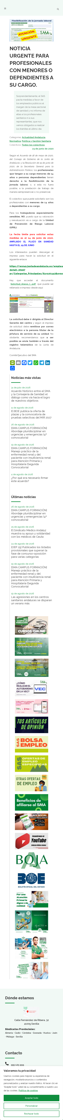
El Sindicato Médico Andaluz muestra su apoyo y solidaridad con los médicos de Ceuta (30, 533)
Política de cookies (28, 1090)
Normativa (15, 141)
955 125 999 (17, 1064)
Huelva (47, 1033)
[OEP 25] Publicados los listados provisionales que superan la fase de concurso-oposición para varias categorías (31, 552)
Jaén (54, 1033)
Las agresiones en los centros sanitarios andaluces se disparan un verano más (31, 600)
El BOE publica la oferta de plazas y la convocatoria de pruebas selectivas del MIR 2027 (31, 414)
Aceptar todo (31, 1098)
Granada (37, 1033)
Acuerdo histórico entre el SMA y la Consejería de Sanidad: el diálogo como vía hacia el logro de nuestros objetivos (30, 396)
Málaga (10, 1037)
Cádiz (18, 1033)
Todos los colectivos (33, 145)
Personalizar (31, 1106)
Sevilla (19, 1037)
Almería (9, 1033)
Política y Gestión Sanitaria (36, 141)
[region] (31, 1093)
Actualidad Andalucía (33, 137)
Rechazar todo (31, 1114)
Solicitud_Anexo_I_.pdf (23, 284)
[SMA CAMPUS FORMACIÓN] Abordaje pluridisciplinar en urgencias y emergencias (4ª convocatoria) (29, 433)
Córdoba (26, 1033)
